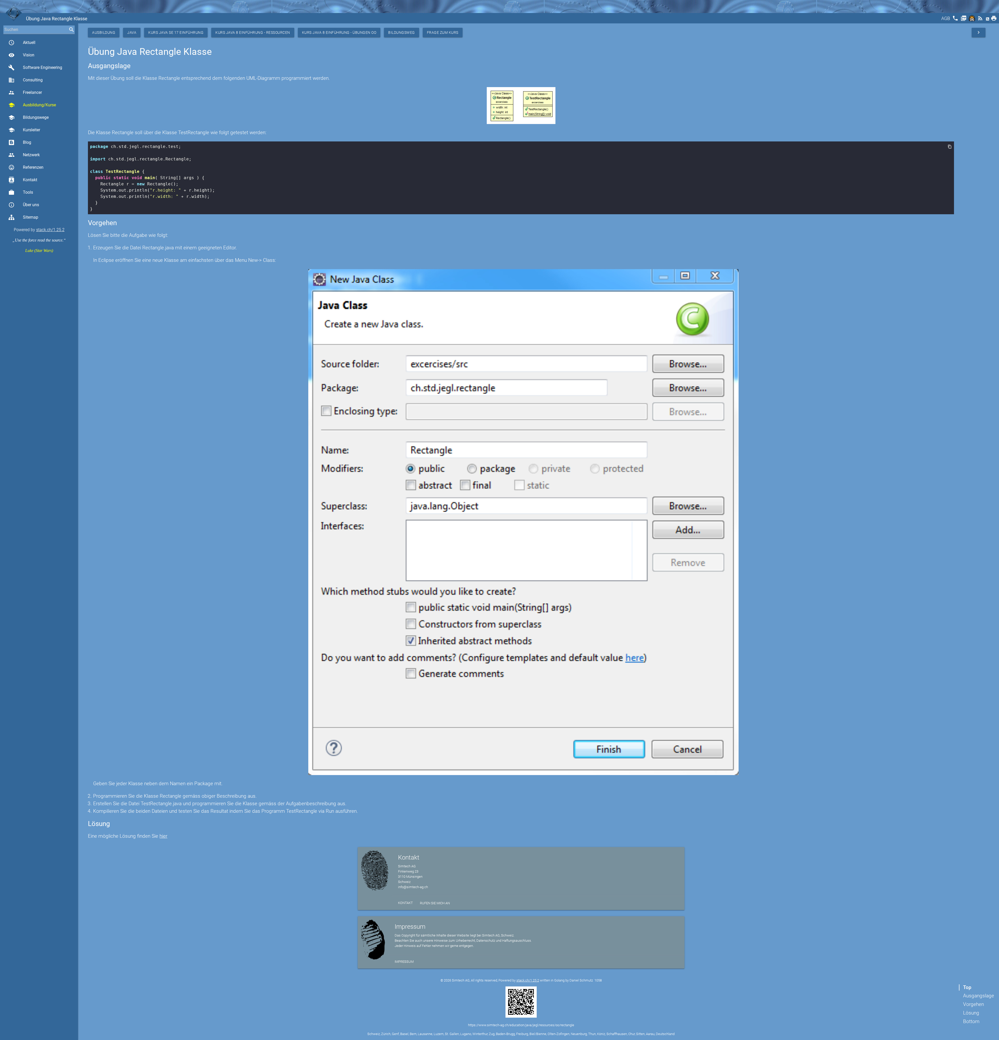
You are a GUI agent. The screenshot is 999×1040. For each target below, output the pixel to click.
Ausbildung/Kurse (32, 105)
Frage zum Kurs (442, 32)
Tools (20, 192)
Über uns (23, 205)
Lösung (971, 1013)
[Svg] (972, 19)
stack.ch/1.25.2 (50, 229)
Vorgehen (973, 1004)
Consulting (25, 80)
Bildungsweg (401, 32)
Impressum (404, 962)
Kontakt (22, 180)
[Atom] (988, 19)
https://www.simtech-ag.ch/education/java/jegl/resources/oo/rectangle (521, 1025)
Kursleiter (24, 130)
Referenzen (25, 167)
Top (967, 987)
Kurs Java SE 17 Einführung (175, 32)
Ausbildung (103, 32)
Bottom (971, 1021)
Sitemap (30, 217)
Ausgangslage (978, 996)
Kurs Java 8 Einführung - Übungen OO (339, 32)
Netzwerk (24, 155)
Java (131, 32)
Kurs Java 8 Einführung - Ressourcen (252, 32)
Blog (27, 142)
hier (163, 836)
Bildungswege (28, 117)
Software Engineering (35, 67)
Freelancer (25, 92)
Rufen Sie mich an (435, 903)
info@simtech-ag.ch (413, 887)
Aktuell (21, 43)
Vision (21, 55)
